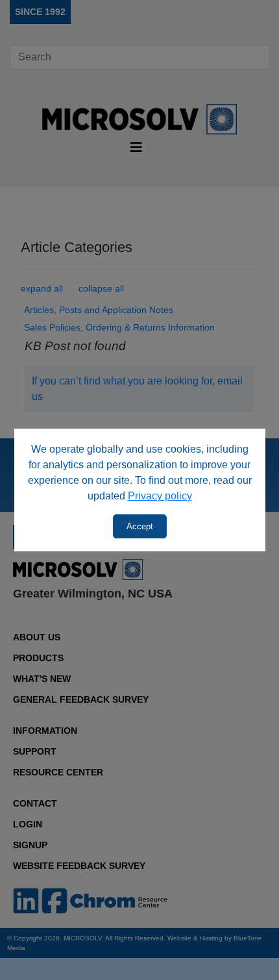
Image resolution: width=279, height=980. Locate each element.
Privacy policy (160, 495)
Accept (140, 526)
